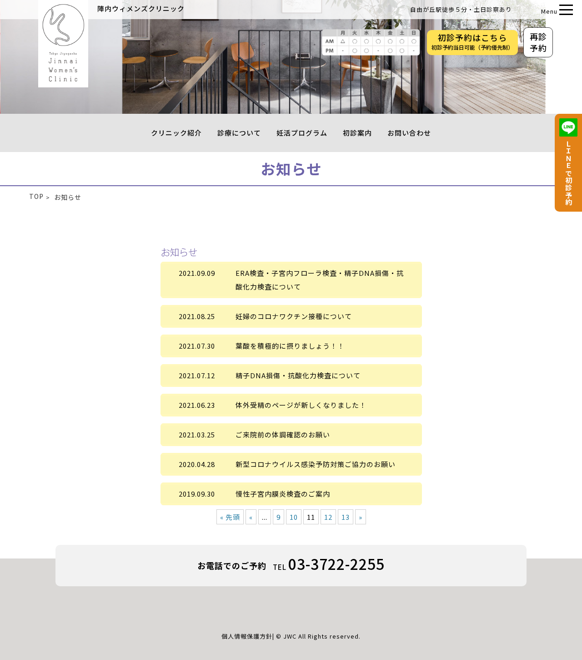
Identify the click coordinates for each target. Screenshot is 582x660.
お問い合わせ (409, 132)
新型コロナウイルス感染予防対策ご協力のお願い (316, 464)
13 (345, 517)
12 (328, 517)
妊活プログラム (301, 132)
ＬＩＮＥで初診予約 (568, 173)
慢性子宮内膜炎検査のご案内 (283, 493)
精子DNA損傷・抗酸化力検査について (298, 375)
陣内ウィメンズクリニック (141, 8)
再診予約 (538, 42)
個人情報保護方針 (246, 636)
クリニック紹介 (176, 132)
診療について (239, 132)
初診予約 (472, 41)
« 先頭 (230, 517)
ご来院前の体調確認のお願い (283, 434)
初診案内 (357, 132)
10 (294, 517)
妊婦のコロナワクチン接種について (294, 316)
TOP (36, 196)
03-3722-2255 (336, 563)
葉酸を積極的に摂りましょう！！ (290, 345)
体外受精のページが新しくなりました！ (301, 405)
